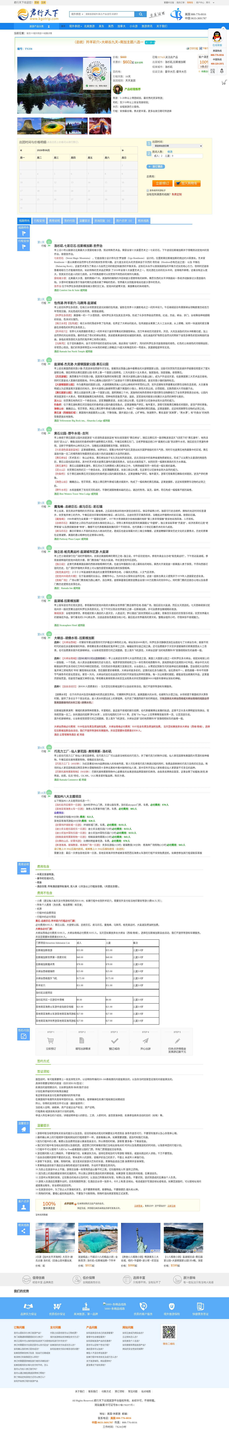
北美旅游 (89, 26)
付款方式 (106, 1391)
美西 (110, 26)
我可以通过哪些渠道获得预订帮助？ (30, 1373)
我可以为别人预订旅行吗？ (26, 1369)
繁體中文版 (169, 3)
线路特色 (24, 220)
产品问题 (91, 1327)
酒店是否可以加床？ (95, 1349)
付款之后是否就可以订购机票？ (64, 1333)
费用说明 (54, 220)
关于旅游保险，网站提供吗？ (99, 1361)
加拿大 (122, 26)
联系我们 (93, 1391)
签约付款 (69, 220)
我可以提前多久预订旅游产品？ (28, 1333)
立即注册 (171, 1206)
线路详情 (48, 33)
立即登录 (138, 1206)
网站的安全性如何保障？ (134, 1349)
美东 (101, 26)
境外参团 (74, 26)
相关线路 (143, 220)
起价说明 (139, 63)
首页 (63, 26)
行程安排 (39, 220)
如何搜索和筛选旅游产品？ (135, 1345)
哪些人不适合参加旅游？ (97, 1353)
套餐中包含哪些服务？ (96, 1337)
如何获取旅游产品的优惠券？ (99, 1341)
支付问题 (55, 1327)
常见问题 (132, 1391)
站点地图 (146, 1391)
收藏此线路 (206, 71)
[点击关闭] (223, 28)
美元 (208, 2)
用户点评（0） (125, 220)
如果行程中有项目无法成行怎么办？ (102, 1357)
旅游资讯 (147, 26)
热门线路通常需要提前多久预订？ (29, 1337)
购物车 (190, 3)
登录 (37, 2)
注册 (43, 2)
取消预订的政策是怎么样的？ (27, 1357)
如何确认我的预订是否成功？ (27, 1349)
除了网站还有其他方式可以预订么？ (30, 1377)
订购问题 (19, 1327)
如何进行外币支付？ (59, 1341)
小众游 (134, 26)
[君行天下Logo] (39, 20)
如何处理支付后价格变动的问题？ (65, 1349)
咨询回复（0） (103, 220)
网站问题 (128, 1327)
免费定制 (177, 194)
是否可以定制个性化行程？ (98, 1345)
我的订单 (181, 3)
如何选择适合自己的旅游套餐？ (100, 1333)
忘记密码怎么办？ (131, 1337)
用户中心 (200, 3)
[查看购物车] (224, 81)
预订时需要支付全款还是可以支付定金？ (32, 1345)
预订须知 (119, 1391)
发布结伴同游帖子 (158, 190)
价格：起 (54, 1261)
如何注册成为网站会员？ (134, 1333)
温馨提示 (84, 220)
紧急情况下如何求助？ (96, 1365)
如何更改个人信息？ (132, 1341)
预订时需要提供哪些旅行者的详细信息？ (32, 1361)
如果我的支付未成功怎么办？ (63, 1345)
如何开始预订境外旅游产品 (26, 1381)
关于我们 (161, 26)
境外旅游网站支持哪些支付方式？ (65, 1337)
